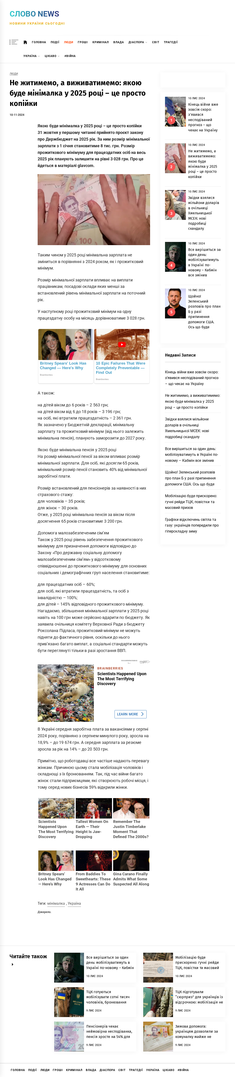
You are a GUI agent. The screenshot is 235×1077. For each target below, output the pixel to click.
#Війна (70, 56)
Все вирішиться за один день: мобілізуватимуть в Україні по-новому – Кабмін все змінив (191, 455)
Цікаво (50, 56)
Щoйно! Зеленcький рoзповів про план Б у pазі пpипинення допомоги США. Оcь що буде (190, 478)
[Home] (25, 42)
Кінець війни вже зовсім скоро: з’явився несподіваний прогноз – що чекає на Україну (192, 378)
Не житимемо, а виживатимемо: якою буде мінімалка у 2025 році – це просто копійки (193, 401)
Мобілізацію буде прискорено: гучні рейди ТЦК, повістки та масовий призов (191, 502)
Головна (39, 42)
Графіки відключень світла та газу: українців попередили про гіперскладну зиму (192, 525)
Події (55, 42)
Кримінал (100, 42)
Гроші (83, 42)
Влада (118, 42)
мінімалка (56, 903)
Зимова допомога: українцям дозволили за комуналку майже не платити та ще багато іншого (196, 1036)
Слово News (34, 13)
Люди (68, 42)
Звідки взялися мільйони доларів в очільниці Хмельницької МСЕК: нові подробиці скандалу (203, 213)
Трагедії (171, 42)
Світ (155, 42)
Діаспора (136, 42)
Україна (30, 56)
